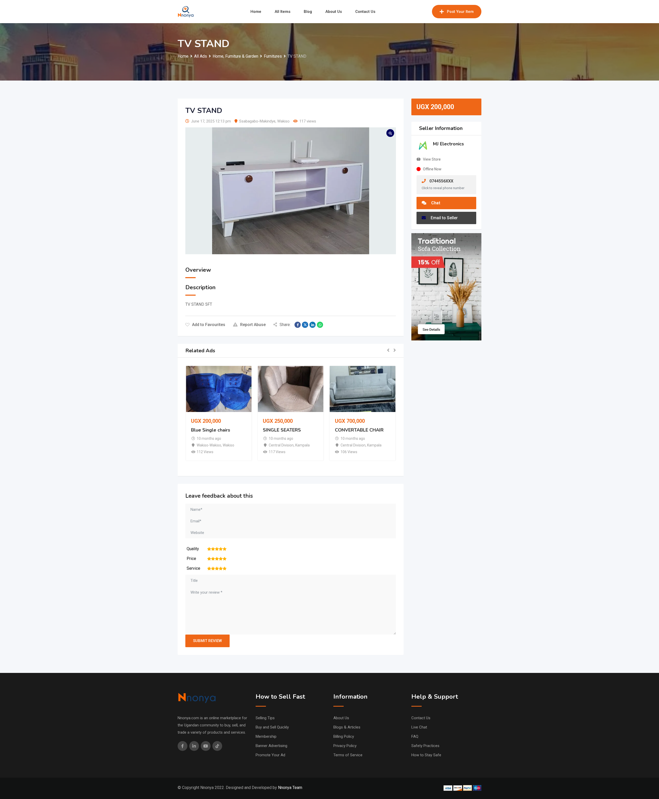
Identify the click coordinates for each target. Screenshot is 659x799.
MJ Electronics (448, 144)
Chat (435, 202)
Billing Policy (343, 736)
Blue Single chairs (210, 430)
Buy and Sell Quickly (272, 727)
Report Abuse (253, 324)
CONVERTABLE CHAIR (359, 430)
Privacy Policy (345, 745)
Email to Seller (444, 217)
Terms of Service (347, 755)
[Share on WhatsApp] (320, 325)
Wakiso (283, 121)
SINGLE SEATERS (282, 430)
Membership (266, 736)
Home (255, 11)
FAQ (414, 736)
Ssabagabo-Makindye (257, 121)
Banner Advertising (271, 745)
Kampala (302, 445)
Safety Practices (425, 745)
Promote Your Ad (270, 755)
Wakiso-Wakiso (209, 445)
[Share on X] (305, 325)
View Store (432, 159)
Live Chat (419, 727)
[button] (388, 350)
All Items (282, 11)
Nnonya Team (290, 787)
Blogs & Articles (346, 727)
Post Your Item (460, 11)
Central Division (281, 445)
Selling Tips (265, 718)
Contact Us (365, 11)
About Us (333, 11)
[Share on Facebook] (297, 325)
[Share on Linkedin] (312, 325)
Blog (308, 11)
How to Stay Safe (426, 755)
